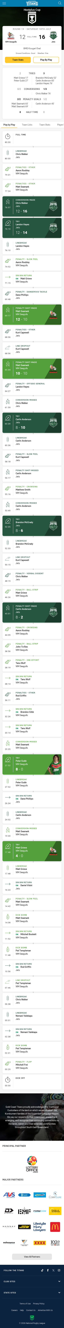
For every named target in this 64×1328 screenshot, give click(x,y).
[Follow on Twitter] (53, 1270)
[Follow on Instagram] (59, 1270)
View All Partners (32, 1256)
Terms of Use (25, 1303)
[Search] (60, 3)
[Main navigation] (4, 3)
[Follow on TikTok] (42, 1270)
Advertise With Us (45, 1310)
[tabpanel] (32, 611)
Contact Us (30, 1310)
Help (22, 1310)
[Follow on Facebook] (48, 1270)
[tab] (9, 125)
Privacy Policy (38, 1303)
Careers (14, 1310)
